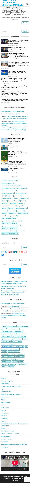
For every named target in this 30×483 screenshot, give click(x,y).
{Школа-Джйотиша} (8, 188)
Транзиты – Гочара (6, 439)
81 (15, 143)
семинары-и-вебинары (9, 231)
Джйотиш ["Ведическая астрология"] (11, 394)
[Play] (3, 469)
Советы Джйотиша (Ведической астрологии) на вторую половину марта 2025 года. (17, 72)
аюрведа (5, 203)
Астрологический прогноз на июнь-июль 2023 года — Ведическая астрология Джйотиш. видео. (14, 99)
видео (20, 206)
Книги (2, 405)
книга (4, 216)
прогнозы (13, 228)
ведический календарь (9, 206)
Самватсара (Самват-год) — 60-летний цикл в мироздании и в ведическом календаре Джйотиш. (17, 162)
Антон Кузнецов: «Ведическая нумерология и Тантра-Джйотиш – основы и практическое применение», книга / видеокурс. (18, 56)
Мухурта (3, 410)
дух (11, 208)
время (5, 208)
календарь (12, 213)
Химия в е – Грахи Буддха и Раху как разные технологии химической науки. (18, 41)
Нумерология (4, 413)
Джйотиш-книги (7, 198)
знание (4, 213)
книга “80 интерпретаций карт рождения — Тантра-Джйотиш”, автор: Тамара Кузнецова (14, 86)
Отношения (24, 198)
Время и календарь (6, 391)
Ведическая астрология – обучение (11, 386)
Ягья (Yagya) (4, 447)
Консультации (5, 407)
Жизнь (3, 399)
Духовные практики (6, 397)
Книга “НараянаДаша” (19, 111)
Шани (23, 201)
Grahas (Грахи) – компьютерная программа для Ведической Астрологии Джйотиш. (16, 140)
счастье (5, 233)
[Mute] (24, 469)
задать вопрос (15, 270)
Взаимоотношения (8, 193)
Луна (16, 198)
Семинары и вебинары (7, 431)
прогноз (5, 228)
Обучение (4, 415)
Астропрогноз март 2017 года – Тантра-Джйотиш (16, 169)
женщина (5, 211)
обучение (13, 223)
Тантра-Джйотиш (14, 201)
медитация (18, 221)
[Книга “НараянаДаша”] (4, 147)
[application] (15, 463)
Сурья (4, 201)
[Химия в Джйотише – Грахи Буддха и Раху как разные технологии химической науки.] (4, 41)
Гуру (11, 196)
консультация (13, 216)
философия (13, 233)
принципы (17, 226)
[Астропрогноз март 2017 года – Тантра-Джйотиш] (4, 169)
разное (3, 428)
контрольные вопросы (9, 218)
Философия (4, 441)
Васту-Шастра (5, 383)
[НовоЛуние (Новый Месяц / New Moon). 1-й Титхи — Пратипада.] (4, 49)
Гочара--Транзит (20, 193)
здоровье (20, 211)
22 (15, 148)
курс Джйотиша (7, 221)
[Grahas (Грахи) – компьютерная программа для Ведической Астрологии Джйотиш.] (4, 140)
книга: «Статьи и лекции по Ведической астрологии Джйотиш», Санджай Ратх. (17, 153)
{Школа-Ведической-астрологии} (12, 186)
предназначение (7, 226)
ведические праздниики (17, 203)
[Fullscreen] (27, 469)
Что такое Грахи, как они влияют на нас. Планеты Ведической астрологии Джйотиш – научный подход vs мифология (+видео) (14, 80)
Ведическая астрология (9, 191)
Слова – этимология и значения (10, 433)
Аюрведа (3, 378)
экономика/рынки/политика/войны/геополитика (14, 444)
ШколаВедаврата (6, 111)
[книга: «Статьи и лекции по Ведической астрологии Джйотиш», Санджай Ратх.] (4, 155)
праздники (4, 418)
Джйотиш (18, 196)
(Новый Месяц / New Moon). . (17, 48)
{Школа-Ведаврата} (8, 183)
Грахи (4, 196)
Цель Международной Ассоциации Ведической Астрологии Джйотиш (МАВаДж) (14, 123)
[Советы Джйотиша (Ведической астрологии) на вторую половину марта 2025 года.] (4, 72)
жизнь (13, 211)
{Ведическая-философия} (10, 180)
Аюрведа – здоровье (7, 381)
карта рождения (23, 213)
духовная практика (21, 208)
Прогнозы (3, 421)
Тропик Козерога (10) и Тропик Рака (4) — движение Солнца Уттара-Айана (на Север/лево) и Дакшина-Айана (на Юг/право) (18, 64)
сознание (20, 231)
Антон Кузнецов (21, 188)
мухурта (5, 223)
